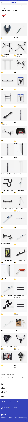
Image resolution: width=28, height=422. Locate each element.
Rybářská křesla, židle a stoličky (4, 391)
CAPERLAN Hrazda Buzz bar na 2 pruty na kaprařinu (7, 208)
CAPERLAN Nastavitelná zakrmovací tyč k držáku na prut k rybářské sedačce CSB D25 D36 (7, 243)
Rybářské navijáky (3, 396)
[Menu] (1, 2)
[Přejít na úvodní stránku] (13, 2)
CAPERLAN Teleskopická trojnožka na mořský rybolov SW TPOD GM (20, 209)
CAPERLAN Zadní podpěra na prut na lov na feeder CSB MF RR (7, 260)
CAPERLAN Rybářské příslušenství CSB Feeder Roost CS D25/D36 (7, 122)
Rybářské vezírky (2, 384)
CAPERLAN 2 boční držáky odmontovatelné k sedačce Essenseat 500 (7, 190)
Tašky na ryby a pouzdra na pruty (4, 395)
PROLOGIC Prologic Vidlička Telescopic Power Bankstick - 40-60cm (19, 157)
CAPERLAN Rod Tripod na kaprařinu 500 (18, 54)
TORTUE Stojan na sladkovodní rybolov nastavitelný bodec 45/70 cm (20, 37)
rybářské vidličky (9, 10)
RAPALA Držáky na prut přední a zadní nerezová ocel (20, 173)
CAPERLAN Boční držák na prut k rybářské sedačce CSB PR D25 (7, 312)
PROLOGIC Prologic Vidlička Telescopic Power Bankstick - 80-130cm (6, 278)
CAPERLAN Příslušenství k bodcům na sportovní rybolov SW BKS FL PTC (20, 330)
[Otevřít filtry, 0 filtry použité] (2, 20)
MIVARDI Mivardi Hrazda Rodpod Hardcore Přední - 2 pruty (20, 295)
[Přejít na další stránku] (15, 370)
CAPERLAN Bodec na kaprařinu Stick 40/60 (19, 121)
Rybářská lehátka (3, 392)
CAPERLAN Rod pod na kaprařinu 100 (5, 54)
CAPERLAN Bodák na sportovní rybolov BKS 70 (6, 295)
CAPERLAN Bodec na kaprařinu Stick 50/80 (6, 156)
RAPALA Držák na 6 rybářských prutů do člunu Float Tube (20, 139)
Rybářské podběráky (3, 388)
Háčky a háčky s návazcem (3, 383)
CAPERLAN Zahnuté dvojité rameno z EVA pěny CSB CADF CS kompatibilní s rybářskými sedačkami (20, 260)
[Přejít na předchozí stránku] (12, 370)
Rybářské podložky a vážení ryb (4, 387)
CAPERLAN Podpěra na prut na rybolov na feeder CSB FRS (20, 347)
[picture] (7, 29)
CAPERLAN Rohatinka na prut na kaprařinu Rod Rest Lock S (20, 364)
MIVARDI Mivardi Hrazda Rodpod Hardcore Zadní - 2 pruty (20, 312)
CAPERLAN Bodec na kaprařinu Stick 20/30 (6, 173)
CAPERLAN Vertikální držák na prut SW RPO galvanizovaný (19, 190)
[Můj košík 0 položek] (26, 2)
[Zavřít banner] (26, 0)
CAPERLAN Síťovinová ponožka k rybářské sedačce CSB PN (7, 347)
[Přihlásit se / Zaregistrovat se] (25, 2)
